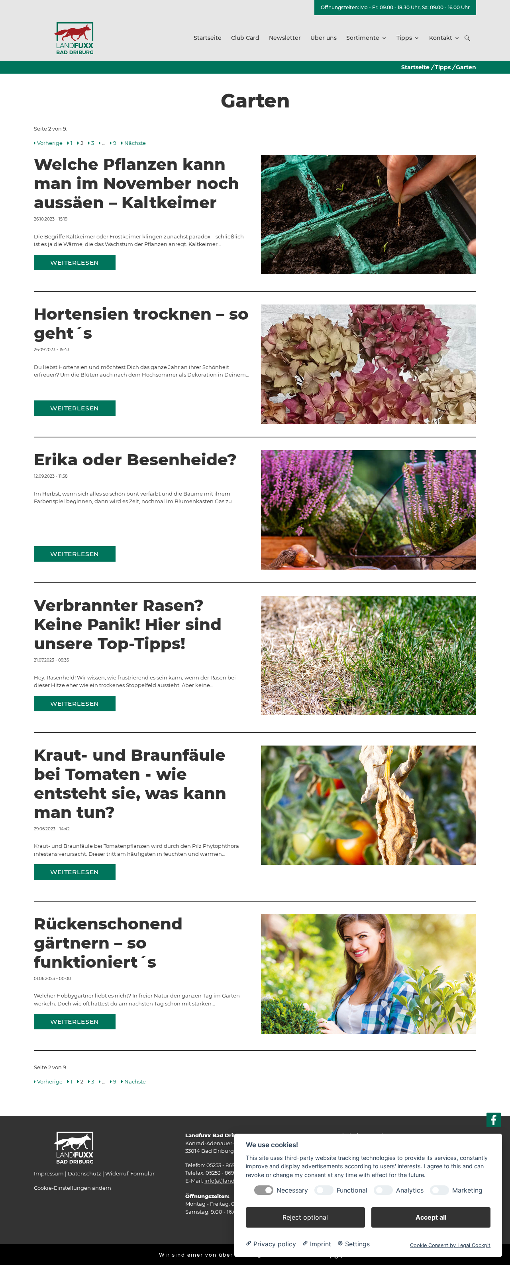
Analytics (410, 1190)
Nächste (135, 143)
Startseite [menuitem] (208, 37)
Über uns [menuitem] (323, 37)
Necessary (292, 1190)
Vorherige (50, 143)
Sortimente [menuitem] (362, 37)
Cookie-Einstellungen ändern (72, 1188)
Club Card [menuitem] (245, 37)
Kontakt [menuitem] (440, 37)
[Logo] (74, 37)
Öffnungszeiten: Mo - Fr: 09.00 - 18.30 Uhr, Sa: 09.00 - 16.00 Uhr (395, 7)
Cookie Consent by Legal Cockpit (450, 1245)
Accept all (431, 1217)
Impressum (49, 1173)
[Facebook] (493, 1119)
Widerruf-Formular (130, 1173)
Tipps (443, 67)
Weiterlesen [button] (74, 262)
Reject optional (305, 1217)
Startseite (415, 67)
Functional (352, 1190)
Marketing (467, 1190)
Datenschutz (84, 1173)
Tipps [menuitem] (404, 37)
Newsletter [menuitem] (285, 37)
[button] (467, 38)
